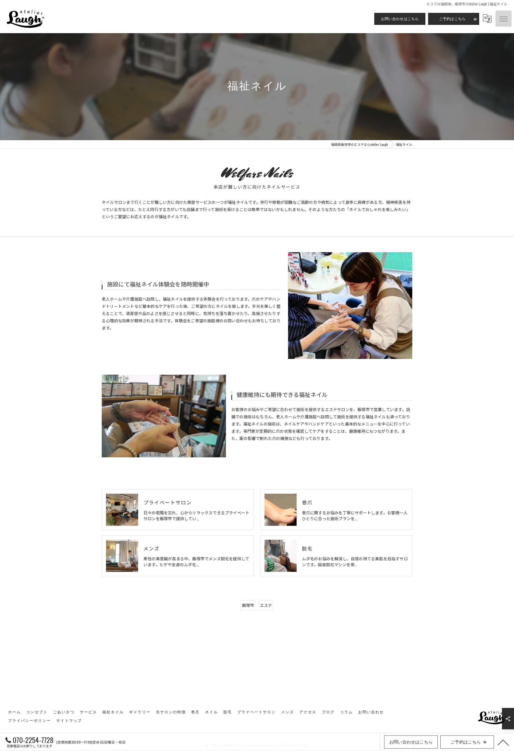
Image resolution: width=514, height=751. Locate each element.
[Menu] (504, 19)
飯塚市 (248, 605)
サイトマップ (69, 720)
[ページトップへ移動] (503, 742)
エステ (266, 605)
